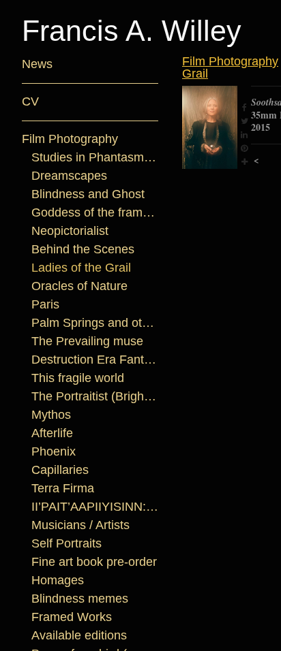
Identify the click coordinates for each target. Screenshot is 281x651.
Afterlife (52, 433)
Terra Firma (62, 488)
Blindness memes (79, 598)
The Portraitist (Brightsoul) (95, 396)
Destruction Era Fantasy (95, 359)
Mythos (51, 415)
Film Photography (70, 139)
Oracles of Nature (79, 286)
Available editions (79, 635)
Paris (45, 304)
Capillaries (60, 470)
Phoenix (53, 451)
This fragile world (77, 378)
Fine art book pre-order (94, 562)
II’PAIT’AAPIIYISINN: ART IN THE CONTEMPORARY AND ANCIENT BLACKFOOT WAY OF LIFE (95, 506)
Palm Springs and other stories (95, 323)
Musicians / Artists (80, 525)
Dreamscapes (69, 175)
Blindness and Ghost (88, 194)
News (37, 64)
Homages (57, 580)
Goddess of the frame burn (95, 212)
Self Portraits (66, 543)
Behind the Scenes (82, 249)
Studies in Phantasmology (95, 157)
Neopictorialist (69, 231)
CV (30, 101)
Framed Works (71, 617)
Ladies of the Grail (81, 267)
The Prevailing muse (87, 341)
